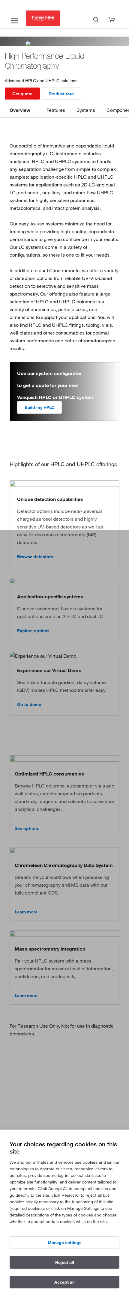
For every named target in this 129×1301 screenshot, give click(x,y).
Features (55, 110)
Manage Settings (65, 1242)
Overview (20, 110)
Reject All (64, 1262)
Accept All (64, 1282)
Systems (85, 110)
